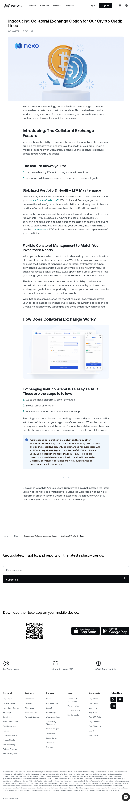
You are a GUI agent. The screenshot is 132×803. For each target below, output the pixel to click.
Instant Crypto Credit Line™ (43, 200)
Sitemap (49, 747)
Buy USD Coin (95, 717)
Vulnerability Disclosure (51, 723)
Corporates (29, 699)
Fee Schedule (73, 715)
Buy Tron (93, 708)
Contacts (49, 742)
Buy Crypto (7, 699)
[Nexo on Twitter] (113, 699)
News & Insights (52, 729)
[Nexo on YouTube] (120, 699)
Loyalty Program (10, 735)
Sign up (105, 6)
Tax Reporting (9, 745)
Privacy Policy (73, 706)
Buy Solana (93, 712)
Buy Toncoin (94, 722)
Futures (6, 731)
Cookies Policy (74, 710)
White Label (29, 708)
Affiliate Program (10, 754)
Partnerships (51, 712)
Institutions (29, 703)
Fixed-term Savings (11, 708)
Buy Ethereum (95, 726)
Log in (93, 6)
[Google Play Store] (115, 631)
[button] (126, 797)
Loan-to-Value (40, 229)
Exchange (7, 712)
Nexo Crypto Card (10, 722)
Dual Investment (9, 726)
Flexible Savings (9, 703)
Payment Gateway (32, 717)
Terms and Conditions (72, 700)
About (48, 699)
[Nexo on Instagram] (113, 706)
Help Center (51, 733)
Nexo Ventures (31, 712)
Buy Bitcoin (93, 699)
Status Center (51, 738)
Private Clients (9, 740)
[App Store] (85, 631)
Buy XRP (92, 731)
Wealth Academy (53, 717)
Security (49, 708)
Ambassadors (52, 703)
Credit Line (7, 717)
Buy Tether (93, 703)
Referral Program (10, 749)
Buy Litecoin (94, 735)
